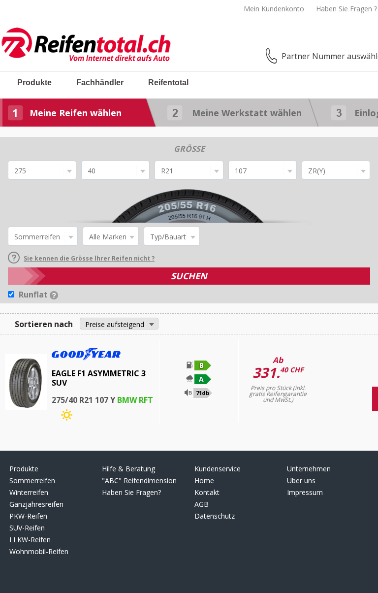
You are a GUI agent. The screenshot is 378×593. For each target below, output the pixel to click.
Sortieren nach (44, 324)
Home (204, 480)
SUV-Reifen (27, 527)
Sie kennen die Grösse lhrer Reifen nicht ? (89, 258)
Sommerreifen (32, 480)
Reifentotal (168, 82)
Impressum (305, 492)
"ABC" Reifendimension (139, 480)
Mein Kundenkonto (274, 8)
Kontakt (207, 492)
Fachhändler (100, 82)
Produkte (34, 82)
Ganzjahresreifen (36, 504)
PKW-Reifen (28, 516)
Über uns (301, 480)
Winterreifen (28, 492)
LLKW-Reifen (30, 539)
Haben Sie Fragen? (131, 492)
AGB (201, 504)
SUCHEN (189, 276)
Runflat (34, 294)
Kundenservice (217, 468)
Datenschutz (214, 516)
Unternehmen (309, 468)
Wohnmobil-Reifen (38, 551)
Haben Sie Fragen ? (346, 8)
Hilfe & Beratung (128, 468)
